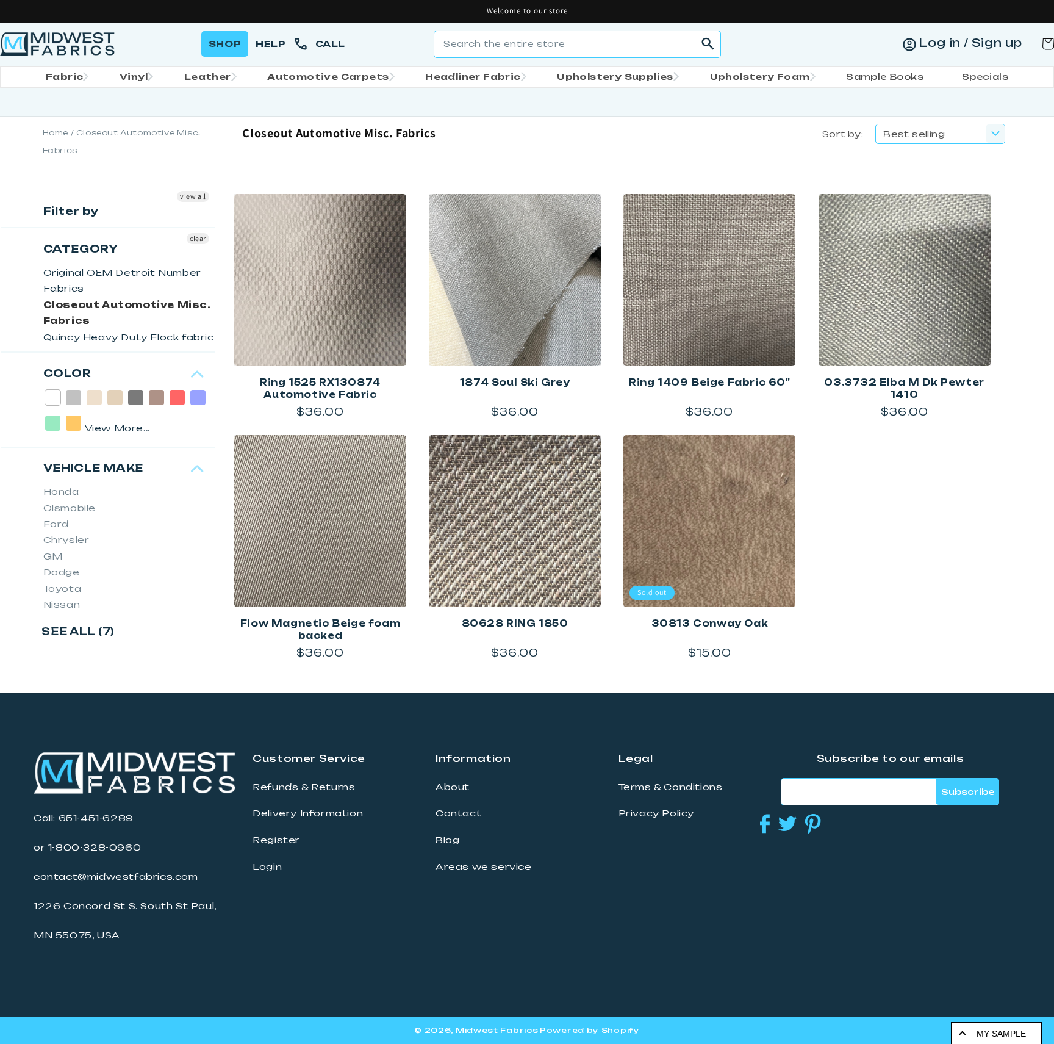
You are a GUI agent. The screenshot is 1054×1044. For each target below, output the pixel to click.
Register (276, 840)
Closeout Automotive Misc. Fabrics (126, 313)
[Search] (707, 44)
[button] (63, 77)
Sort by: (842, 134)
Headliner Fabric (472, 76)
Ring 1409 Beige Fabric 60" (709, 382)
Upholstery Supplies (615, 76)
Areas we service (484, 867)
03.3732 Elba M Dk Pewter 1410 (904, 388)
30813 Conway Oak (710, 623)
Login (267, 867)
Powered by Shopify (590, 1030)
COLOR (67, 373)
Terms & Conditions (670, 787)
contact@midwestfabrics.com (116, 876)
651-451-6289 (96, 818)
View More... (117, 428)
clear (198, 238)
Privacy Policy (656, 813)
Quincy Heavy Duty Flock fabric (128, 337)
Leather (207, 76)
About (453, 787)
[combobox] (577, 44)
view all (193, 196)
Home (55, 132)
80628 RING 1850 (515, 623)
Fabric (64, 76)
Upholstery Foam (760, 76)
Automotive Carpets (328, 76)
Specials (985, 76)
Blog (447, 840)
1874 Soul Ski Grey (515, 382)
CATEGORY (80, 248)
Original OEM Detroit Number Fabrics (122, 280)
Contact (458, 813)
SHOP (225, 43)
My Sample (1001, 1034)
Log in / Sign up (970, 42)
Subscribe (967, 792)
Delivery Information (308, 813)
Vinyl (134, 76)
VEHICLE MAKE (93, 467)
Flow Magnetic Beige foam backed (320, 629)
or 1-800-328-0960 (87, 847)
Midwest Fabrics (497, 1030)
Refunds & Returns (304, 787)
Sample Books (884, 76)
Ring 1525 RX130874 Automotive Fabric (320, 388)
